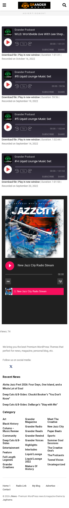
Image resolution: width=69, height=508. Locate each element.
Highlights (31, 445)
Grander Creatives (8, 466)
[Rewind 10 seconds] (17, 44)
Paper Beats (54, 431)
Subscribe (48, 49)
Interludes (31, 449)
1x (23, 44)
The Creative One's (54, 449)
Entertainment (11, 447)
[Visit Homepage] (34, 5)
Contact (6, 489)
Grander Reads (34, 431)
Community (9, 435)
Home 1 (6, 485)
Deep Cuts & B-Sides (11, 442)
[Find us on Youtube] (24, 367)
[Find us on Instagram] (17, 367)
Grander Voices (34, 440)
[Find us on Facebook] (4, 367)
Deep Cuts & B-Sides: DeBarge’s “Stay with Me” (30, 404)
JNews (13, 496)
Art (4, 419)
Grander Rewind (34, 435)
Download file (9, 54)
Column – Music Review (11, 430)
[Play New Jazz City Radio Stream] (9, 265)
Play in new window (29, 54)
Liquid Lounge (33, 454)
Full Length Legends (9, 458)
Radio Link (21, 485)
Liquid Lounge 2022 (33, 460)
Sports (51, 435)
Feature (7, 452)
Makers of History (31, 467)
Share (61, 49)
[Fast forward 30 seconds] (30, 44)
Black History (10, 423)
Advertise (50, 485)
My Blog (36, 485)
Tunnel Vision (55, 459)
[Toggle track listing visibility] (60, 281)
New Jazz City (55, 426)
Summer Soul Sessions (55, 442)
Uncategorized (56, 464)
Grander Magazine (31, 420)
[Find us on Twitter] (11, 367)
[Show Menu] (4, 5)
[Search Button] (64, 5)
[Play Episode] (8, 42)
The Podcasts (55, 455)
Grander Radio (33, 426)
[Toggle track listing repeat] (8, 281)
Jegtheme (7, 500)
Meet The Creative (53, 420)
